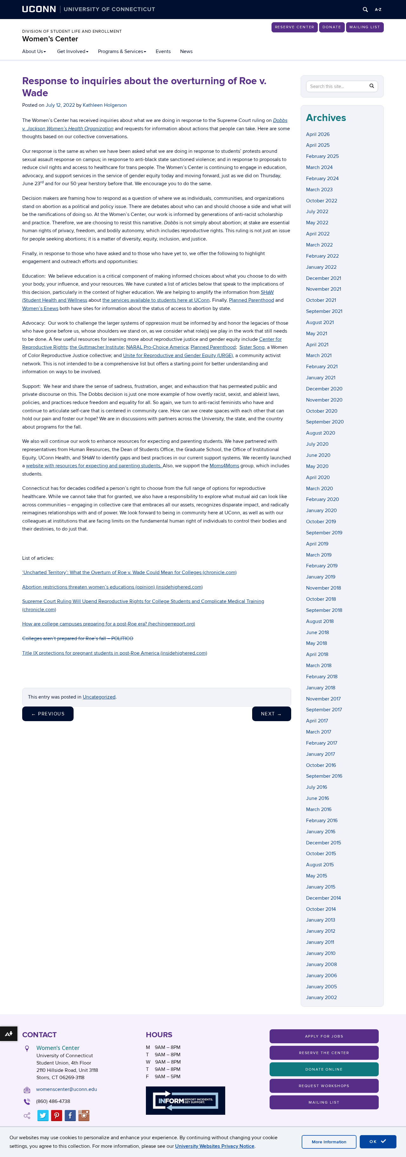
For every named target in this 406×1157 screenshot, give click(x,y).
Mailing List (365, 27)
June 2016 (317, 798)
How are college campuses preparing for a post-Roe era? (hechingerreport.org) (108, 624)
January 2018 (320, 688)
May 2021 (316, 333)
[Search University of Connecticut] (365, 9)
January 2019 (320, 577)
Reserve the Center (324, 1053)
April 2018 (317, 654)
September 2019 (324, 533)
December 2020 (324, 389)
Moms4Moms (224, 466)
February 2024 (322, 178)
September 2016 (324, 776)
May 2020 (317, 466)
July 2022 (317, 211)
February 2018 (321, 676)
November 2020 (324, 400)
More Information (329, 1142)
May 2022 (317, 223)
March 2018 (318, 665)
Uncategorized (99, 697)
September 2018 (324, 610)
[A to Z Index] (378, 9)
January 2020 (321, 510)
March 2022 (319, 245)
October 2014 (321, 909)
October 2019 (321, 521)
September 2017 (324, 710)
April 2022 (318, 234)
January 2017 (320, 754)
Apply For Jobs (324, 1036)
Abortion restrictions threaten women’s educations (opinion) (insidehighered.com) (112, 587)
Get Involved (71, 51)
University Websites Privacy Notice (214, 1146)
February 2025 (322, 156)
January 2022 (321, 267)
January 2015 (320, 887)
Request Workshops (324, 1086)
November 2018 (323, 588)
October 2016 (321, 765)
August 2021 (320, 322)
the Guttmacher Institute (97, 347)
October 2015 (321, 853)
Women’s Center (50, 39)
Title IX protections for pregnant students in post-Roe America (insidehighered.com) (114, 653)
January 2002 (321, 997)
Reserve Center (295, 27)
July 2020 (317, 444)
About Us (32, 51)
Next (271, 714)
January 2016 (320, 832)
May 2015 (316, 876)
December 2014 (323, 898)
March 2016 (318, 809)
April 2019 (317, 544)
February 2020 (322, 499)
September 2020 (325, 422)
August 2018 (320, 621)
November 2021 (323, 289)
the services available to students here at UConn (156, 300)
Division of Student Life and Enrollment (72, 31)
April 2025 (318, 145)
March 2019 (318, 555)
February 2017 (321, 743)
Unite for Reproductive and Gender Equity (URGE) (178, 355)
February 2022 (322, 256)
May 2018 (316, 643)
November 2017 (323, 699)
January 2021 (320, 378)
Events (163, 51)
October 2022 (321, 201)
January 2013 (320, 920)
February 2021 (321, 366)
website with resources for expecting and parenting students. (94, 466)
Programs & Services (120, 51)
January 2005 (321, 987)
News (186, 51)
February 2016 (321, 820)
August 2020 (320, 433)
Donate (332, 27)
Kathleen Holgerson (105, 105)
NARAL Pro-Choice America (157, 347)
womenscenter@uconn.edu (66, 1089)
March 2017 (318, 732)
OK (374, 1141)
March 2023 (319, 189)
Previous (48, 714)
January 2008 (321, 964)
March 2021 (318, 355)
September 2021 (324, 311)
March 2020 (319, 488)
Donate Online (324, 1069)
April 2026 (318, 134)
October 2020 (321, 411)
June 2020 (318, 455)
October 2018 (321, 599)
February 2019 (321, 566)
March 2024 (319, 167)
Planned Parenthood (251, 300)
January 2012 (320, 931)
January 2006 (321, 975)
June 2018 (317, 632)
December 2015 (323, 843)
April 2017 (317, 721)
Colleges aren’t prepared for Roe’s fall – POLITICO (77, 638)
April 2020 (318, 477)
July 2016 (316, 787)
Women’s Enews (40, 308)
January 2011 (320, 942)
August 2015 (320, 865)
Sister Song (252, 347)
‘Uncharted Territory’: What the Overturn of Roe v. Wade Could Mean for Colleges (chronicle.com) (129, 572)
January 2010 (321, 953)
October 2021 (321, 300)
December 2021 (323, 278)
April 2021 (317, 345)
